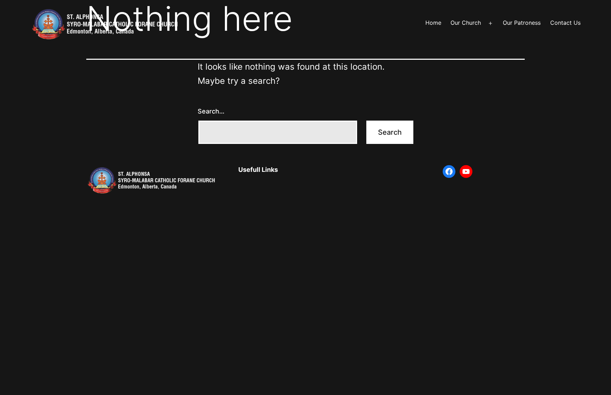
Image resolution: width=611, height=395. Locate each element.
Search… (211, 111)
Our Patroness (522, 22)
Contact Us (565, 22)
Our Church (465, 22)
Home (433, 22)
